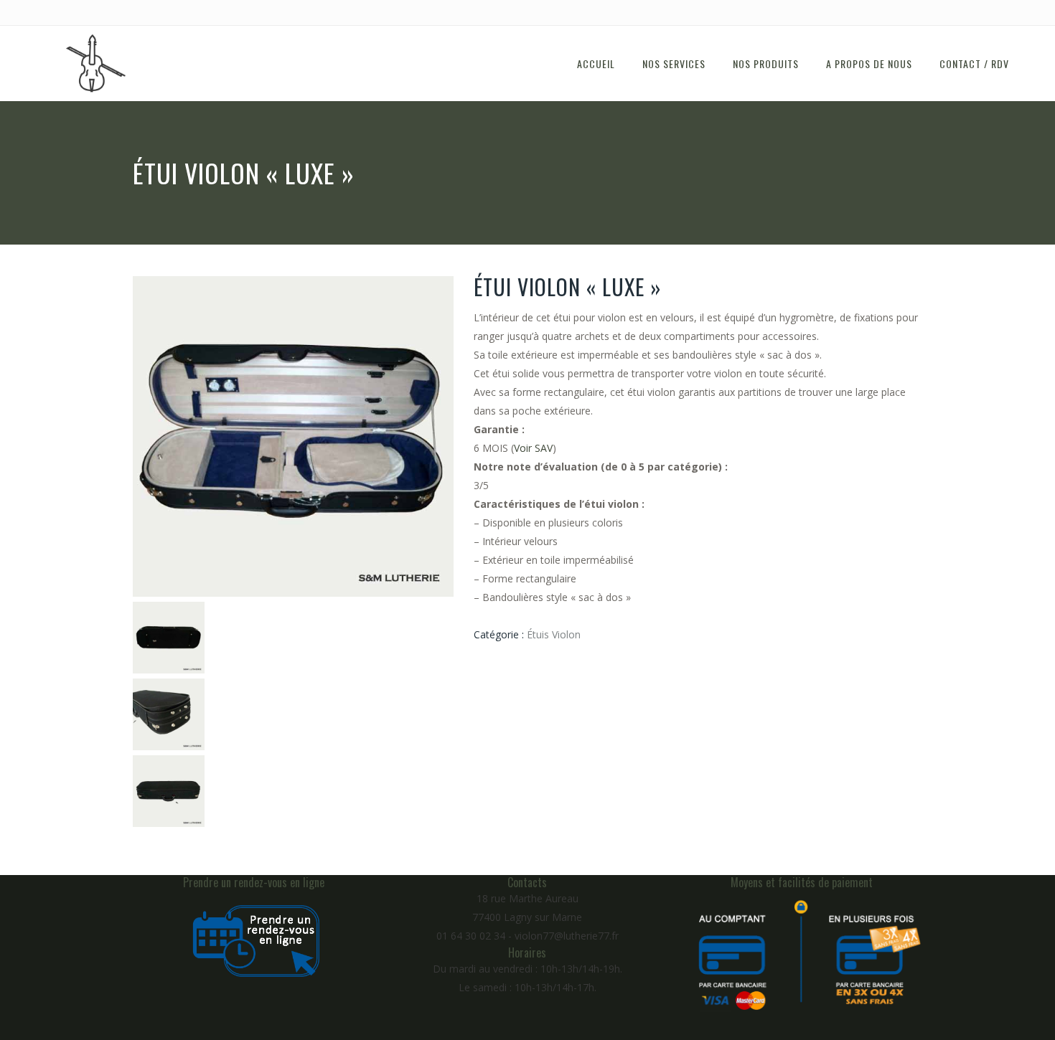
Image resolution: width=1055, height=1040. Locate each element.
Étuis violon (554, 634)
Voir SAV (533, 448)
